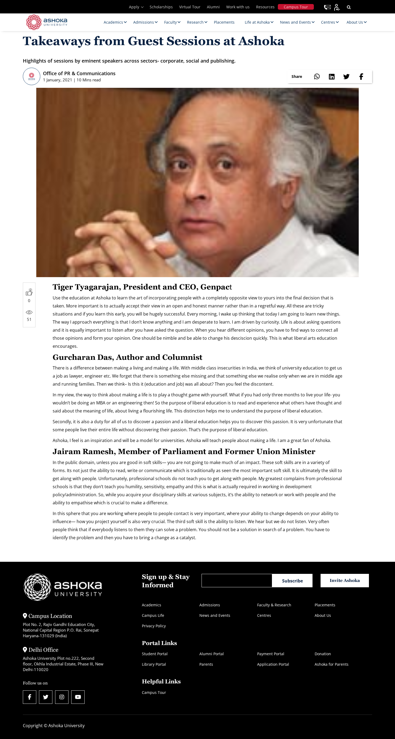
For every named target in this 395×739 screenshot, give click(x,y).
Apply (134, 7)
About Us (323, 615)
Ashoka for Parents (332, 664)
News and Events (214, 615)
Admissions (209, 604)
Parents (206, 664)
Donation (323, 653)
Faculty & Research (274, 604)
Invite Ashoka (345, 580)
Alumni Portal (211, 653)
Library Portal (154, 664)
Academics (151, 604)
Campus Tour (296, 7)
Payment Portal (270, 653)
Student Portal (155, 653)
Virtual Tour (189, 7)
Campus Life (153, 615)
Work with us (238, 7)
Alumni (213, 7)
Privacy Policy (154, 625)
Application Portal (273, 664)
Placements (325, 604)
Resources (265, 7)
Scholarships (161, 7)
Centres (264, 615)
